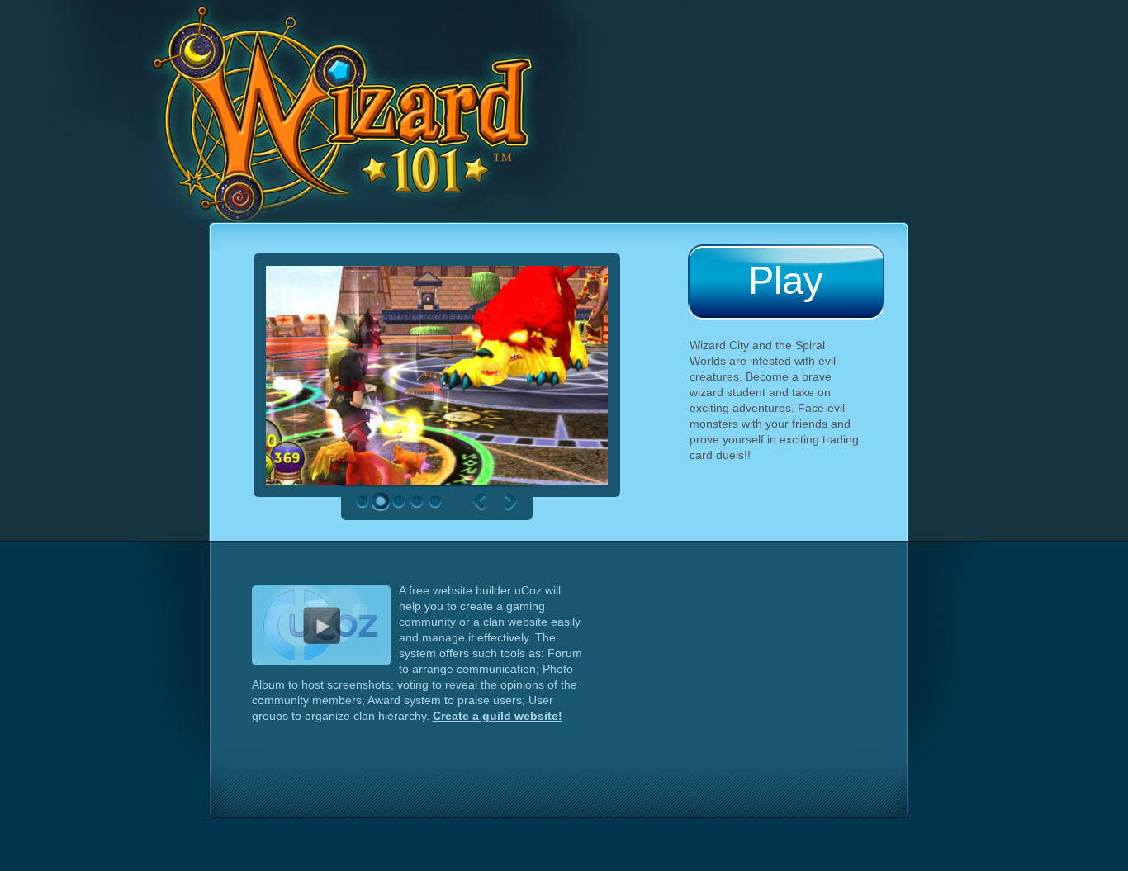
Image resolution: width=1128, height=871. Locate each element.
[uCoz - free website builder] (325, 618)
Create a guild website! (497, 715)
